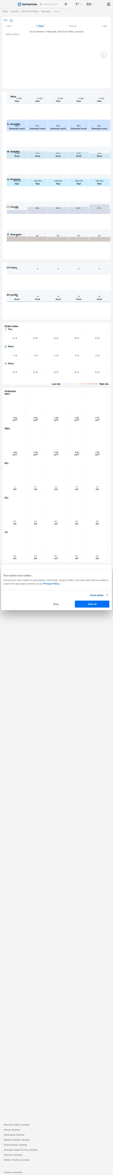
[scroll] (103, 54)
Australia (15, 11)
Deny (56, 604)
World (5, 11)
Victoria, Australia (12, 1129)
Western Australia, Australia (17, 1139)
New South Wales (30, 11)
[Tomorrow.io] (28, 4)
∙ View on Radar (12, 34)
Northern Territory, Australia (17, 1159)
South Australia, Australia (15, 1144)
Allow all (92, 604)
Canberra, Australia (13, 1172)
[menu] (109, 4)
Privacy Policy (51, 583)
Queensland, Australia (14, 1134)
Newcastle (46, 11)
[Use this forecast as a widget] (5, 20)
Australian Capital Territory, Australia (21, 1149)
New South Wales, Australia (16, 1124)
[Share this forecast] (10, 20)
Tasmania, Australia (13, 1154)
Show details (97, 595)
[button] (56, 4)
